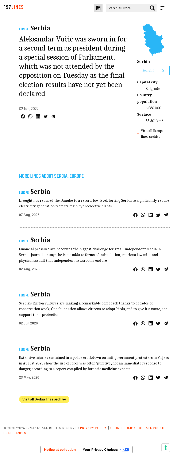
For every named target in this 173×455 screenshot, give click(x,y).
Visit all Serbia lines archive (44, 399)
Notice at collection (60, 449)
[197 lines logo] (13, 8)
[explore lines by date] (98, 8)
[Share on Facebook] (23, 116)
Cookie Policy (122, 428)
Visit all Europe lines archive (152, 133)
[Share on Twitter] (45, 116)
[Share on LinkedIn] (38, 116)
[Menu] (163, 8)
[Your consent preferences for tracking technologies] (166, 448)
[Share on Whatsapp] (30, 116)
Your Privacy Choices (100, 449)
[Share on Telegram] (53, 116)
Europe (24, 29)
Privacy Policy (93, 428)
